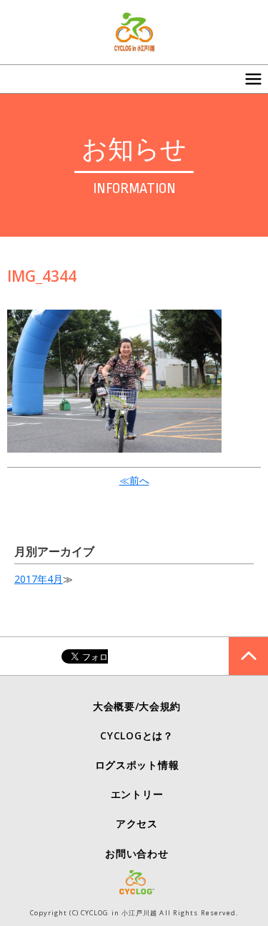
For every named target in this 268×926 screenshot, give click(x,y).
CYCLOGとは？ (136, 735)
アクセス (137, 823)
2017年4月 (38, 579)
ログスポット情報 (137, 765)
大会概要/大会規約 (137, 706)
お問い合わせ (136, 853)
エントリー (137, 794)
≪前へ (134, 480)
